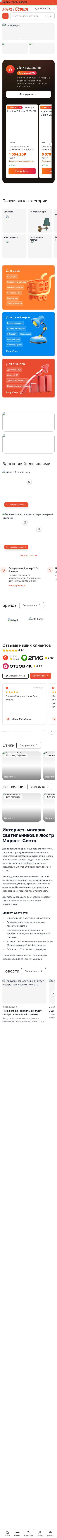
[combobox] (32, 15)
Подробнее (22, 171)
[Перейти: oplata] (28, 422)
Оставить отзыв (17, 675)
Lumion (12, 142)
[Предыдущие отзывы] (44, 731)
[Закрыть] (54, 3)
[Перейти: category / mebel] (28, 443)
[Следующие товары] (49, 144)
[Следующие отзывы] (51, 731)
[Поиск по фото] (46, 15)
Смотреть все (27, 555)
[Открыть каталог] (5, 16)
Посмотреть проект (15, 504)
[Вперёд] (53, 993)
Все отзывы (39, 675)
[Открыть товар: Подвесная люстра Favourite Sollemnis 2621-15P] (25, 522)
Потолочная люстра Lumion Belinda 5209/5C (21, 148)
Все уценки (26, 94)
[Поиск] (51, 15)
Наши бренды (16, 585)
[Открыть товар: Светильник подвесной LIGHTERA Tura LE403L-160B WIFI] (29, 482)
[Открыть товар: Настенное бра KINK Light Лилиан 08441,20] (39, 529)
